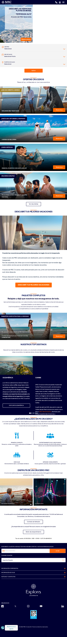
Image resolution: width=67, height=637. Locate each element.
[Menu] (64, 2)
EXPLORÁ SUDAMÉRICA (16, 405)
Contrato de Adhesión (33, 522)
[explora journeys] (33, 590)
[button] (26, 39)
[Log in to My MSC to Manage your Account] (60, 2)
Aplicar (33, 70)
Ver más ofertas (33, 204)
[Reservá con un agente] (2, 628)
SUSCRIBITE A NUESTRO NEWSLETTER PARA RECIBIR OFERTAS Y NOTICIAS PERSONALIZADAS (27, 546)
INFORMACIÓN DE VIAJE (8, 572)
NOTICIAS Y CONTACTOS (8, 576)
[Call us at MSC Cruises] (56, 2)
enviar (57, 551)
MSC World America (45, 411)
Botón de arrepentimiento (33, 532)
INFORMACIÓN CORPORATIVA (9, 568)
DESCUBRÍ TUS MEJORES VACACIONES (33, 285)
